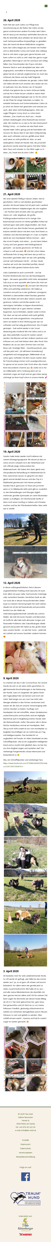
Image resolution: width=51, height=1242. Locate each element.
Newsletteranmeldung (25, 1157)
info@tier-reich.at (28, 1130)
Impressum (25, 1144)
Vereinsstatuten (25, 1152)
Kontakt (25, 1140)
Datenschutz (25, 1148)
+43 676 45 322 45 (27, 1127)
